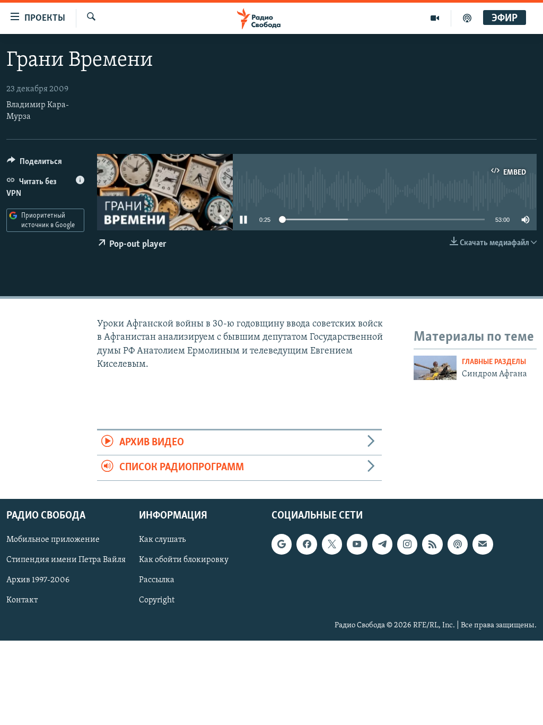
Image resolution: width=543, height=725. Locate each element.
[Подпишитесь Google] (282, 544)
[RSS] (432, 544)
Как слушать (162, 540)
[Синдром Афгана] (435, 368)
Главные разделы (494, 362)
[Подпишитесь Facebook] (306, 544)
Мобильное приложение (53, 540)
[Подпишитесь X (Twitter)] (332, 544)
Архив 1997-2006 (37, 580)
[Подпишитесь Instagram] (407, 544)
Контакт (22, 600)
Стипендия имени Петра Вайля (66, 560)
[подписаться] (482, 544)
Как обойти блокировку (184, 560)
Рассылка (156, 580)
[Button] (34, 164)
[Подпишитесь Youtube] (357, 544)
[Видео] (435, 18)
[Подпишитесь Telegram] (382, 544)
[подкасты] (467, 18)
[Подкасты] (458, 544)
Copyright (156, 600)
